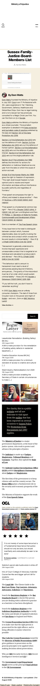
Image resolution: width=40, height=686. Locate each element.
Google (22, 118)
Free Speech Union (15, 497)
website (10, 411)
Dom (14, 102)
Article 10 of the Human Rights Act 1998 (18, 175)
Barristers (28, 590)
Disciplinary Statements (24, 471)
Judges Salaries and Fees (29, 399)
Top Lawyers (21, 587)
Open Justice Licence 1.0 (28, 509)
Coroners (6, 460)
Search (33, 316)
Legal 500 (9, 585)
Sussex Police (25, 424)
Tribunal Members (21, 457)
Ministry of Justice (13, 441)
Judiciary (9, 455)
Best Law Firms (8, 587)
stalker (19, 417)
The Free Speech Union (28, 224)
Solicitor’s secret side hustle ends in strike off (20, 565)
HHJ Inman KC (11, 399)
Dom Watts (22, 65)
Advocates (6, 590)
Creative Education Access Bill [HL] (16, 355)
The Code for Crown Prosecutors (16, 638)
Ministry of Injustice (20, 4)
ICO (6, 133)
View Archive (7, 305)
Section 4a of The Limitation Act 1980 (17, 160)
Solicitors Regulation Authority (15, 611)
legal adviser (32, 665)
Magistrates (7, 457)
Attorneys (32, 587)
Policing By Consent (32, 685)
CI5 (24, 657)
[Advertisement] (20, 29)
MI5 (11, 654)
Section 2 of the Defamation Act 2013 (17, 140)
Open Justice (16, 685)
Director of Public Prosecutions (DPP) (21, 641)
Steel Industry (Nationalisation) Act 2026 (18, 370)
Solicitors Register (19, 609)
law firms (10, 617)
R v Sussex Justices (10, 558)
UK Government (14, 667)
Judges (28, 455)
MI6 (30, 654)
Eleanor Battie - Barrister (29, 528)
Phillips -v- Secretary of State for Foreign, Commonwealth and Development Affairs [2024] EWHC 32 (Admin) (20, 217)
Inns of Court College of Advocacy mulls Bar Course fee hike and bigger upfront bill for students (19, 574)
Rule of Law (5, 685)
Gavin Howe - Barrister (10, 528)
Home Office (7, 484)
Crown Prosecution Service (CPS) (19, 622)
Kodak (4, 298)
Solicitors (16, 590)
